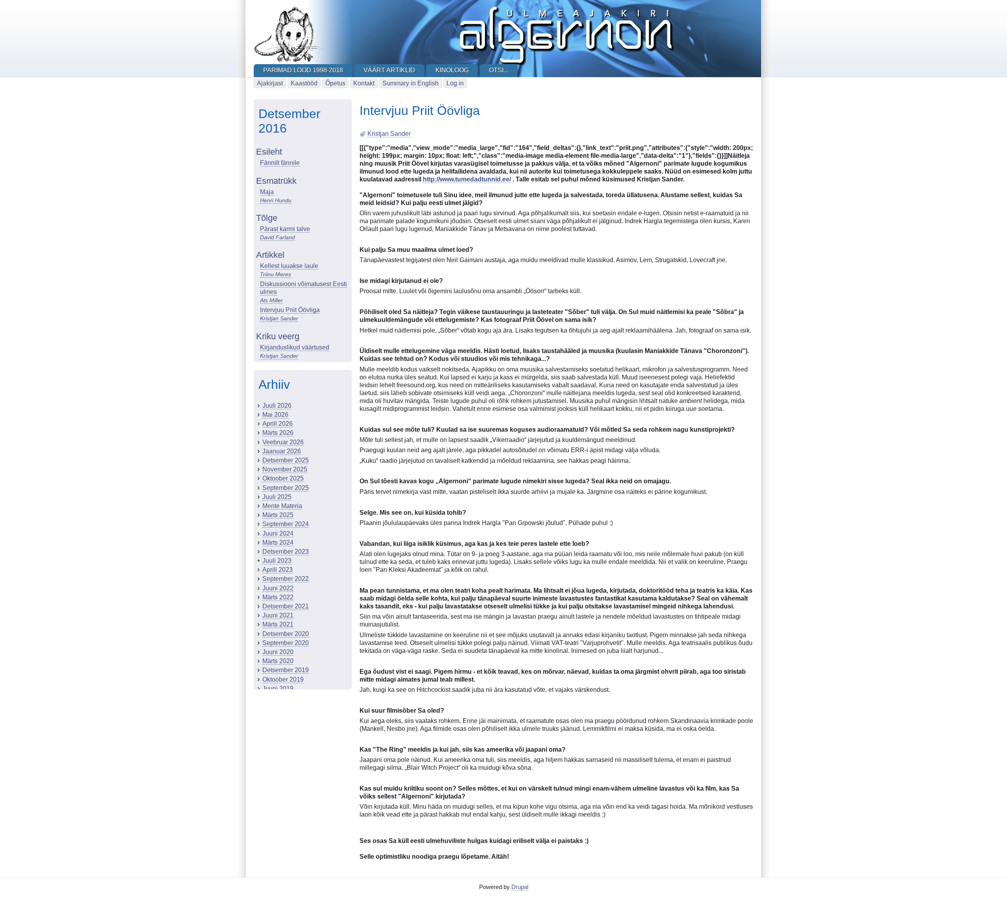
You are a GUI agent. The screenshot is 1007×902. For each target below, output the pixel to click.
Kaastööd (304, 83)
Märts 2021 (277, 624)
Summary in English (410, 83)
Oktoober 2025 (283, 478)
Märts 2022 (277, 597)
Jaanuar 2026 (281, 451)
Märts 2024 (277, 542)
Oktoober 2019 (283, 679)
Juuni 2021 (277, 615)
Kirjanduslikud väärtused (294, 347)
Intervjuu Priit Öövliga (290, 310)
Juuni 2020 (277, 652)
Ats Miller (271, 300)
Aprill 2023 (277, 569)
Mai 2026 (275, 414)
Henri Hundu (275, 200)
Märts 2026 (277, 432)
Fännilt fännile (280, 162)
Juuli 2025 (276, 497)
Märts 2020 (277, 661)
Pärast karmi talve (285, 229)
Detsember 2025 (285, 460)
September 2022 (285, 578)
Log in (455, 83)
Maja (267, 192)
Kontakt (363, 83)
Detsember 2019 (285, 670)
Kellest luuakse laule (289, 265)
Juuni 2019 (277, 688)
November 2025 (284, 469)
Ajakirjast (270, 83)
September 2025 (285, 487)
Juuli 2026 (276, 405)
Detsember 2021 (285, 606)
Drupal (519, 887)
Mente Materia (282, 506)
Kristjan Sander (279, 318)
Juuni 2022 (277, 588)
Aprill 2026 (277, 423)
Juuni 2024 (277, 533)
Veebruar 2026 (283, 442)
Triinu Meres (275, 274)
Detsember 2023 (285, 551)
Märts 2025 (277, 515)
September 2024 (285, 524)
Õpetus (335, 83)
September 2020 (285, 643)
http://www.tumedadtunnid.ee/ (467, 179)
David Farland (277, 237)
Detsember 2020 (285, 633)
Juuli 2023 (276, 560)
